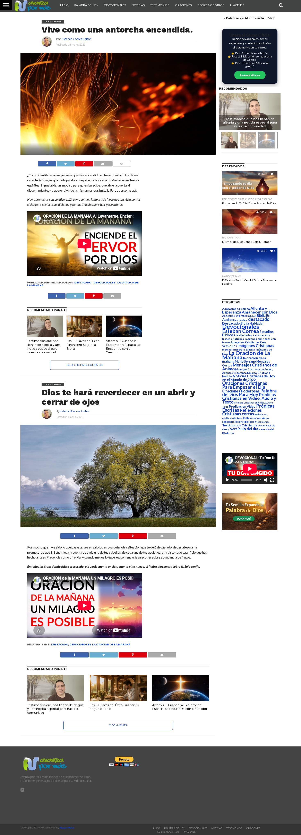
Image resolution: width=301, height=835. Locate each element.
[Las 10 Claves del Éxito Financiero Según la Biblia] (84, 336)
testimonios (263, 421)
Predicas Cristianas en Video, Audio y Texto (249, 398)
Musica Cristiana (258, 372)
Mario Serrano (245, 361)
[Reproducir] (227, 480)
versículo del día (244, 429)
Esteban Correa (240, 331)
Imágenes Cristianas (255, 345)
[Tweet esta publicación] (66, 163)
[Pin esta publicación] (84, 163)
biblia (253, 315)
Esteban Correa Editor (76, 39)
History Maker (67, 827)
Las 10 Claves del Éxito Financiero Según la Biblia (83, 344)
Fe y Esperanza (261, 335)
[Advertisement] (239, 785)
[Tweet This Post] (103, 535)
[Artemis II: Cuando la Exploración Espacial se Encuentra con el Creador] (124, 336)
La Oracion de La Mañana (111, 644)
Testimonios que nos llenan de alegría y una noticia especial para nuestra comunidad (44, 346)
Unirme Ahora (250, 75)
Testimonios (159, 5)
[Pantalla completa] (272, 480)
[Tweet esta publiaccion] (75, 295)
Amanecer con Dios (259, 312)
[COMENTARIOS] (121, 163)
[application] (249, 468)
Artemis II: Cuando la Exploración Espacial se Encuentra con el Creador (123, 346)
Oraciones (183, 5)
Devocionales (115, 5)
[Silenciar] (266, 480)
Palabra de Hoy (86, 5)
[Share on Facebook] (74, 535)
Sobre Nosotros (211, 5)
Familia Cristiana (243, 335)
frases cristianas (233, 339)
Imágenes (237, 5)
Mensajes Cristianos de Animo (249, 366)
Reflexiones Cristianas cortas (242, 412)
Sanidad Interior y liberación (239, 421)
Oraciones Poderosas (241, 391)
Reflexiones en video (256, 418)
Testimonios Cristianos (239, 425)
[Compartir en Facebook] (47, 163)
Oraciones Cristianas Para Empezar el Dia (244, 385)
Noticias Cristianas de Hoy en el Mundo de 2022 (248, 378)
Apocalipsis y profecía (236, 315)
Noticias (138, 5)
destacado (82, 282)
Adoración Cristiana (236, 308)
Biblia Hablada (240, 320)
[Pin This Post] (133, 535)
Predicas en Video (242, 406)
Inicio (64, 5)
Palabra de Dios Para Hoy (249, 392)
